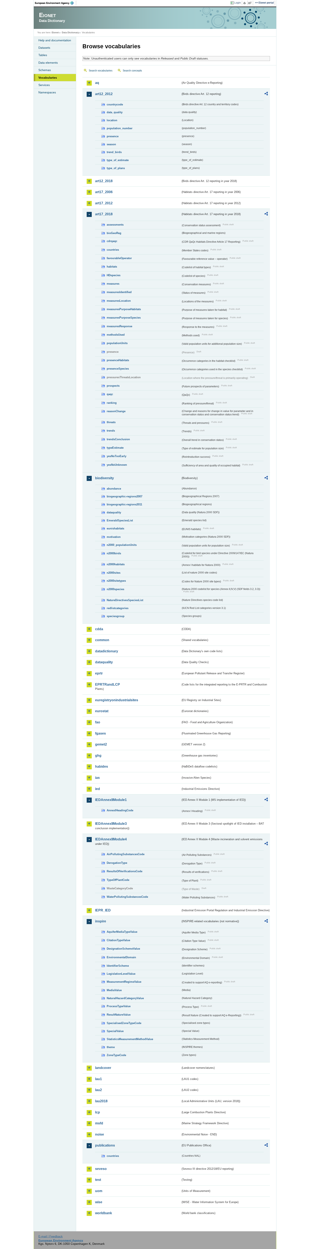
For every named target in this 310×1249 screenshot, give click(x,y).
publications (105, 1145)
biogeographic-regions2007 (124, 496)
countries (113, 249)
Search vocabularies (100, 70)
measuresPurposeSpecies (124, 317)
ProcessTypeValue (119, 1006)
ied (97, 789)
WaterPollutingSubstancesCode (127, 896)
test (98, 1180)
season (111, 144)
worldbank (103, 1213)
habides (101, 766)
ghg (98, 755)
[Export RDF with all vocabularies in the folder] (266, 94)
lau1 (98, 1079)
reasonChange (116, 411)
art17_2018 (104, 214)
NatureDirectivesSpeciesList (125, 600)
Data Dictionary (70, 32)
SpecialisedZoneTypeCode (124, 1023)
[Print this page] (245, 3)
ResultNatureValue (119, 1014)
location (112, 120)
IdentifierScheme (118, 965)
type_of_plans (116, 168)
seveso (101, 1169)
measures (113, 283)
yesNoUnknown (117, 464)
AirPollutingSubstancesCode (125, 854)
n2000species (115, 589)
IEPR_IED (103, 910)
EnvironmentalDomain (121, 957)
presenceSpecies (118, 368)
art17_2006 (104, 192)
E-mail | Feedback (50, 1236)
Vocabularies (47, 77)
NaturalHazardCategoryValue (125, 998)
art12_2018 (104, 181)
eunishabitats (115, 528)
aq (97, 83)
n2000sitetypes (116, 580)
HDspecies (113, 275)
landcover (103, 1068)
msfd (99, 1123)
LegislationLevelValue (121, 973)
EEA (55, 3)
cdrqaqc (112, 241)
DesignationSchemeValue (123, 948)
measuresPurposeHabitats (124, 309)
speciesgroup (115, 616)
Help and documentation (54, 40)
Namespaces (47, 92)
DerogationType (117, 862)
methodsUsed (116, 334)
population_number (119, 128)
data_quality (115, 112)
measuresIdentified (119, 292)
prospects (113, 385)
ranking (112, 402)
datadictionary (106, 651)
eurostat (101, 711)
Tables (42, 55)
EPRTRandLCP (107, 684)
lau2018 (101, 1101)
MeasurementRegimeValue (124, 981)
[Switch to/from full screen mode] (250, 3)
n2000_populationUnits (122, 544)
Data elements (48, 62)
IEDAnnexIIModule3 (111, 823)
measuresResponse (119, 326)
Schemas (44, 70)
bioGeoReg (114, 233)
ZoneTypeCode (116, 1055)
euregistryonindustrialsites (116, 700)
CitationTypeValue (118, 940)
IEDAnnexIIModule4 (111, 839)
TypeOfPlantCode (118, 880)
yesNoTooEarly (116, 456)
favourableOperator (119, 258)
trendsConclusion (118, 439)
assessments (115, 224)
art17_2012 (104, 203)
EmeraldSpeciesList (120, 520)
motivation (114, 536)
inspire (100, 921)
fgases (100, 733)
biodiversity (104, 478)
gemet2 (101, 744)
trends (111, 430)
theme (111, 1047)
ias (97, 777)
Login (237, 2)
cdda (99, 629)
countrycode (115, 104)
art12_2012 (104, 94)
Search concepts (132, 70)
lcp (97, 1112)
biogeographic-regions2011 (124, 504)
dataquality (114, 512)
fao (97, 722)
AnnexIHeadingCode (120, 810)
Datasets (44, 47)
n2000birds (114, 553)
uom (98, 1191)
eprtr (99, 673)
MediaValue (114, 990)
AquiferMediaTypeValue (122, 931)
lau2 (98, 1090)
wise (98, 1202)
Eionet (55, 32)
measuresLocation (119, 300)
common (102, 640)
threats (111, 422)
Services (44, 85)
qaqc (110, 394)
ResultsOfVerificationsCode (124, 871)
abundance (114, 488)
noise (99, 1134)
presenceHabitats (118, 360)
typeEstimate (115, 447)
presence (113, 136)
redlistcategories (117, 608)
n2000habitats (116, 564)
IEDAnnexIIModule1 (111, 800)
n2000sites (113, 572)
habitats (112, 266)
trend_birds (114, 152)
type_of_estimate (118, 160)
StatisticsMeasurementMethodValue (130, 1039)
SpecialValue (115, 1031)
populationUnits (117, 343)
